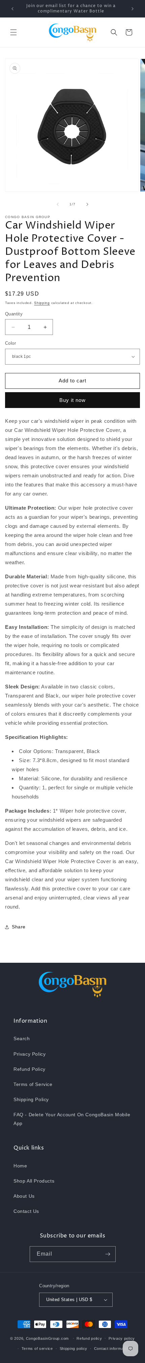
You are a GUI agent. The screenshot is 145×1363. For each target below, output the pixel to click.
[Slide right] (87, 204)
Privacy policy (122, 1338)
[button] (13, 32)
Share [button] (19, 926)
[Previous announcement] (12, 8)
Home (20, 1165)
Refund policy (89, 1338)
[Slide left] (57, 204)
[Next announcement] (132, 8)
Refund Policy (29, 1069)
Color (10, 343)
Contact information (112, 1349)
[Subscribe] (107, 1254)
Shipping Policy (31, 1099)
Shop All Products (33, 1181)
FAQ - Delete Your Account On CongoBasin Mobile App (71, 1119)
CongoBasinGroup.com (47, 1338)
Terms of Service (33, 1084)
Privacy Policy (29, 1054)
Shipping (42, 303)
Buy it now (72, 400)
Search (21, 1038)
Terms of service (37, 1349)
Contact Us (26, 1211)
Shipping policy (74, 1349)
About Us (24, 1196)
